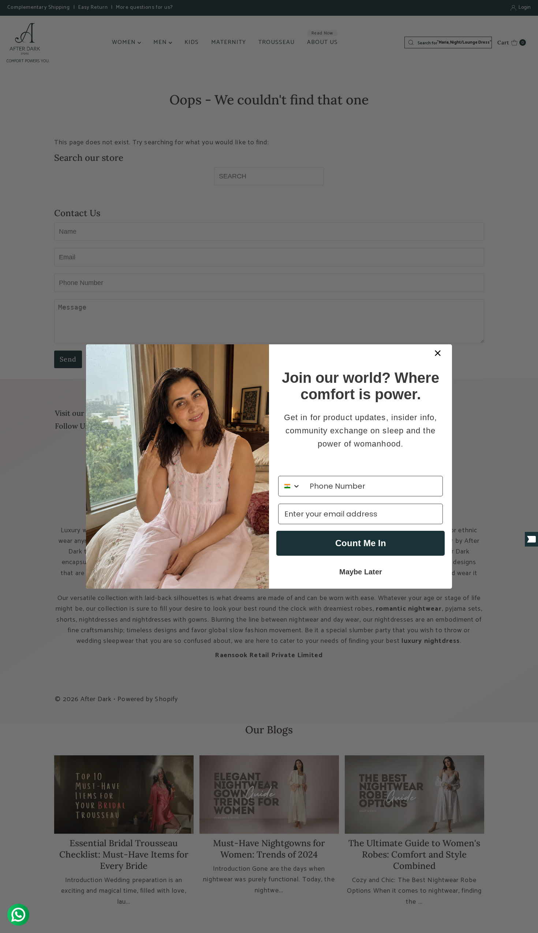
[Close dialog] (437, 353)
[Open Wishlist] (531, 539)
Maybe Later (360, 572)
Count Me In (360, 543)
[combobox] (292, 486)
